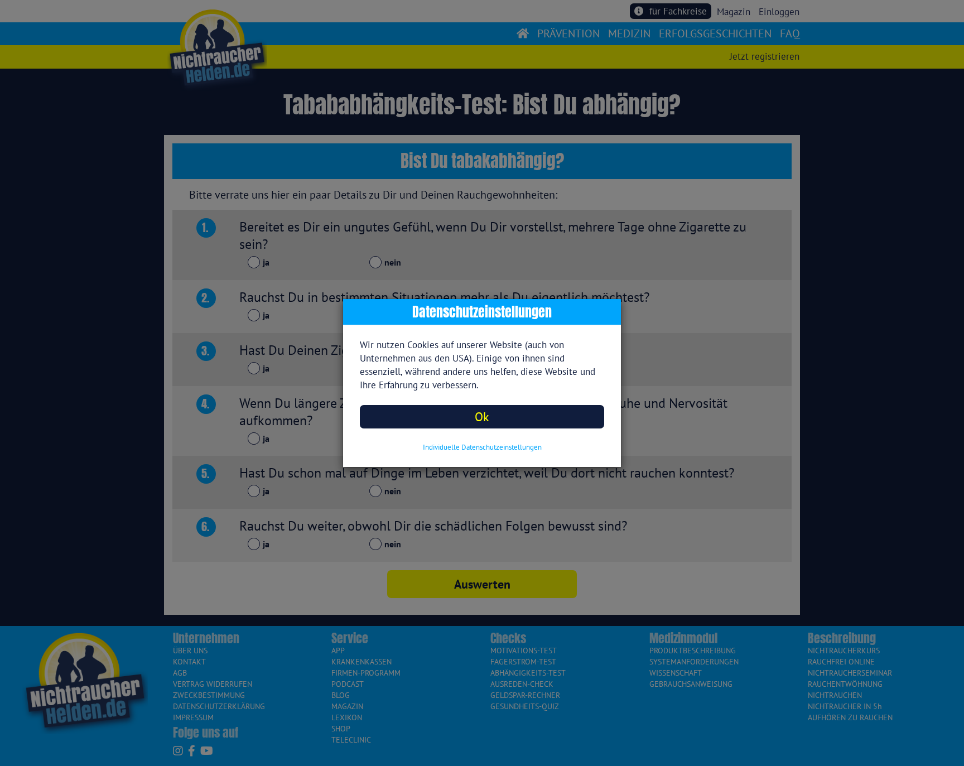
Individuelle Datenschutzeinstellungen (482, 447)
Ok (482, 416)
